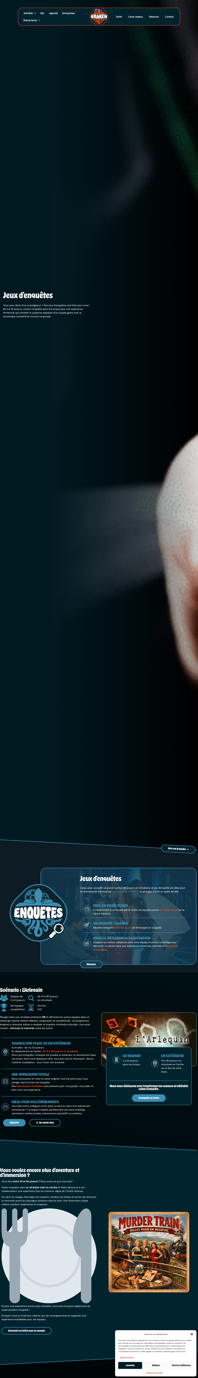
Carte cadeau (135, 16)
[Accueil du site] (99, 16)
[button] (191, 1334)
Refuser (156, 1365)
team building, (120, 891)
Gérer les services (127, 1357)
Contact (169, 16)
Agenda (53, 13)
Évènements (30, 20)
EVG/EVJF (133, 891)
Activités (28, 13)
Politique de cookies (154, 1372)
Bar (42, 13)
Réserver (154, 16)
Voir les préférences (181, 1365)
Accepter (130, 1365)
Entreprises (68, 13)
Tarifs (119, 16)
